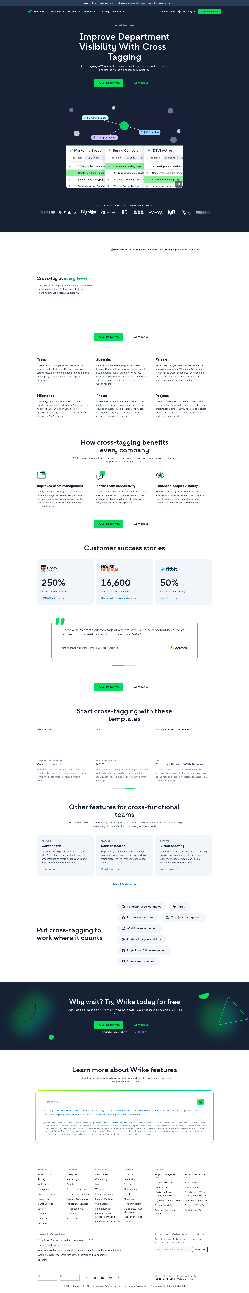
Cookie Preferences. (153, 1286)
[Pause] (178, 184)
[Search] (200, 1102)
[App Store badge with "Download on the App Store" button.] (47, 1278)
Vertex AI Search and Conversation (119, 1123)
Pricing (105, 11)
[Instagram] (118, 1278)
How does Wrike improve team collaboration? (118, 1114)
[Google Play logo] (70, 1278)
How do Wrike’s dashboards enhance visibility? (81, 1110)
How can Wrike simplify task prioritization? (177, 1110)
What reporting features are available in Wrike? (67, 1114)
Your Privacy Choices (172, 1286)
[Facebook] (95, 1278)
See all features (122, 884)
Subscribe (200, 1249)
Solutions (72, 11)
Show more (44, 1259)
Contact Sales (167, 11)
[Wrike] (37, 11)
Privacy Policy (60, 1131)
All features (126, 25)
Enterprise (118, 11)
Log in (191, 11)
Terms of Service (135, 1286)
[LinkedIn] (102, 1278)
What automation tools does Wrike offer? (130, 1110)
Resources (89, 11)
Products (56, 11)
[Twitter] (87, 1278)
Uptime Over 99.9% (186, 1279)
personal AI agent (138, 3)
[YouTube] (110, 1278)
